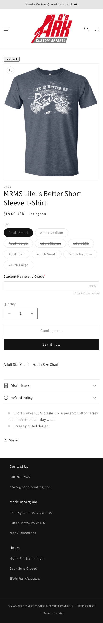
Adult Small (21, 233)
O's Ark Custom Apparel (33, 605)
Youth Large (21, 265)
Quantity (10, 304)
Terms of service (54, 613)
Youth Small (49, 255)
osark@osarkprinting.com (31, 487)
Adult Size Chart (16, 364)
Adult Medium (54, 233)
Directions (28, 532)
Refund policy (85, 605)
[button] (6, 29)
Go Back (12, 59)
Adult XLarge (53, 244)
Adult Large (21, 244)
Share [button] (13, 440)
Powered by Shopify (60, 605)
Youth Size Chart (45, 364)
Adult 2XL (83, 244)
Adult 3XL (19, 255)
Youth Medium (83, 255)
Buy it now (51, 344)
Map (13, 532)
